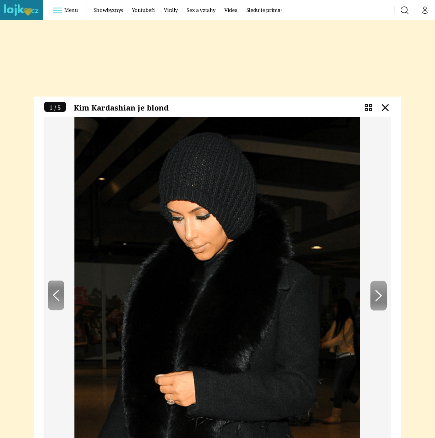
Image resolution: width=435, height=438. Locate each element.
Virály (171, 9)
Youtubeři (143, 9)
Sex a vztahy (201, 9)
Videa (230, 9)
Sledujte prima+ (264, 9)
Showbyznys (108, 9)
